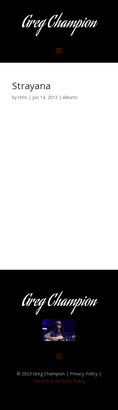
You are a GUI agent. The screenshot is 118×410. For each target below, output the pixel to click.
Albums (70, 97)
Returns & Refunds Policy (59, 381)
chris (22, 97)
